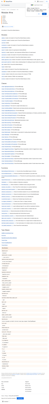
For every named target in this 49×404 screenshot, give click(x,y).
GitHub (2, 385)
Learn (8, 9)
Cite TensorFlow (28, 391)
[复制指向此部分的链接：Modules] (8, 35)
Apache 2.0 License (15, 374)
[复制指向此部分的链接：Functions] (9, 168)
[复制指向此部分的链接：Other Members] (9, 248)
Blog (2, 383)
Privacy (6, 395)
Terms (2, 395)
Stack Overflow (28, 387)
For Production (5, 5)
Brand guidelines (28, 389)
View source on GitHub (8, 26)
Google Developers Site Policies (31, 374)
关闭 (39, 13)
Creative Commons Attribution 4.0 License (34, 373)
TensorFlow (3, 9)
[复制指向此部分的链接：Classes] (8, 83)
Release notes (28, 385)
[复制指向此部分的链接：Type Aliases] (11, 230)
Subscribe (20, 398)
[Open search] (35, 1)
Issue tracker (27, 383)
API (17, 9)
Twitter (2, 387)
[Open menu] (2, 1)
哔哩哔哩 (3, 389)
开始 (44, 13)
